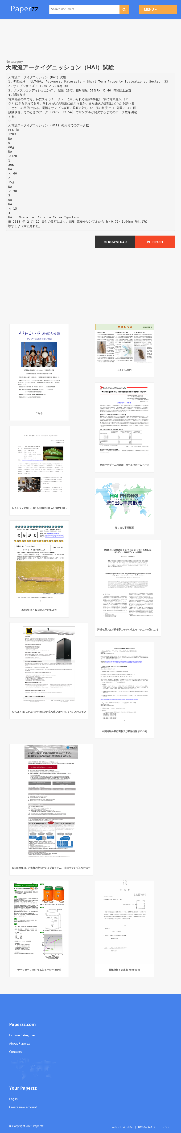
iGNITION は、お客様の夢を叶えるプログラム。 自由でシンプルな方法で (51, 867)
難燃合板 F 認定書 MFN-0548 (124, 969)
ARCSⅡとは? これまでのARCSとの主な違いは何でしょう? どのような (49, 711)
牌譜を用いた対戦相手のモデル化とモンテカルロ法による (128, 629)
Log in (13, 1099)
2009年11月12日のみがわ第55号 (39, 609)
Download (117, 242)
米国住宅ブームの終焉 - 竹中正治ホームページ (124, 464)
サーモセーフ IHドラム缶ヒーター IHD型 (39, 969)
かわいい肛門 (124, 370)
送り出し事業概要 (124, 527)
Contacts (15, 1052)
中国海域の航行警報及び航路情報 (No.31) (124, 731)
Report (157, 242)
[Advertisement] (90, 40)
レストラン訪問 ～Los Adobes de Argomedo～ (39, 508)
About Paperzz (19, 1043)
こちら (39, 413)
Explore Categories (22, 1035)
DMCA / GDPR (146, 1127)
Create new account (23, 1107)
